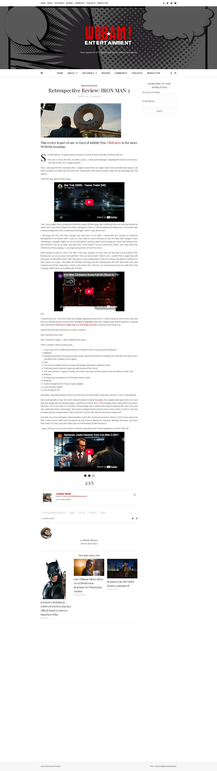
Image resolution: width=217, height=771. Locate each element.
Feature (72, 513)
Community (80, 3)
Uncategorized (89, 86)
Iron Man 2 (92, 513)
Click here (114, 143)
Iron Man (82, 513)
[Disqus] (89, 659)
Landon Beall (63, 493)
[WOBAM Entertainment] (108, 35)
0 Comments (95, 96)
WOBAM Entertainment (78, 496)
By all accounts (96, 400)
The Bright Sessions (88, 324)
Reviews (69, 3)
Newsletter (102, 3)
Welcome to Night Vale (65, 324)
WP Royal (56, 766)
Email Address (148, 101)
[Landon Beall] (47, 498)
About (50, 3)
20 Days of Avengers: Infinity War (54, 513)
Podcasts (91, 3)
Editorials (59, 3)
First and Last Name (151, 92)
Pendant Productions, (84, 321)
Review (102, 513)
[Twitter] (134, 494)
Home (43, 3)
